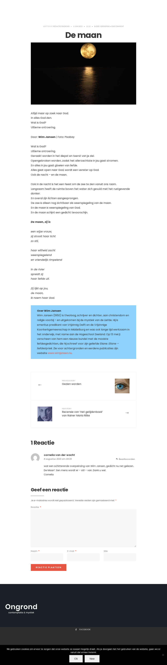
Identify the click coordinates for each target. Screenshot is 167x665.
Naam (35, 551)
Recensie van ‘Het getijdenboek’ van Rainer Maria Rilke (82, 413)
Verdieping (105, 26)
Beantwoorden (127, 459)
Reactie (36, 507)
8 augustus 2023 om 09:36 (58, 458)
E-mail (71, 551)
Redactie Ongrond (61, 26)
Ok (76, 659)
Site (106, 551)
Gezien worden (71, 383)
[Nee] (163, 655)
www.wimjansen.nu (60, 353)
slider (96, 26)
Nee (92, 659)
